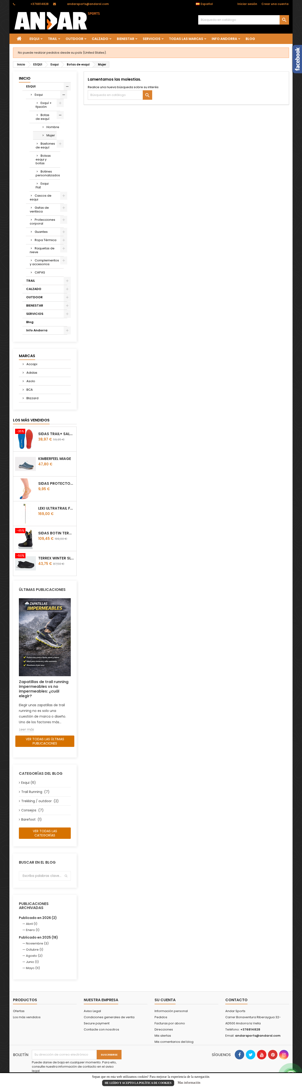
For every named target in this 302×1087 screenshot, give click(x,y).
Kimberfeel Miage (54, 458)
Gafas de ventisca (39, 209)
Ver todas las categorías (45, 833)
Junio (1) (32, 962)
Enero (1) (32, 930)
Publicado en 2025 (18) (38, 937)
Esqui (39, 94)
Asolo (30, 381)
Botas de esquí (42, 117)
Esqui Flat (42, 185)
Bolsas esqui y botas (43, 159)
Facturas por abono (170, 1023)
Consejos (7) (32, 810)
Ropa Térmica (45, 240)
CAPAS (40, 272)
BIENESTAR (125, 38)
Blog (250, 38)
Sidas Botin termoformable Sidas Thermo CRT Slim (56, 533)
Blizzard (32, 398)
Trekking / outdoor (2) (40, 801)
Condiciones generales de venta (109, 1017)
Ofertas (19, 1011)
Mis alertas (163, 1035)
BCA (29, 389)
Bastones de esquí (45, 145)
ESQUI (34, 38)
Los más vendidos (31, 420)
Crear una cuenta (275, 4)
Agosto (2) (34, 955)
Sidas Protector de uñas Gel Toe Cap (56, 483)
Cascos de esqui (40, 197)
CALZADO (100, 38)
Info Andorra (224, 38)
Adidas (31, 372)
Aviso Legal (92, 1011)
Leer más (26, 729)
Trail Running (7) (35, 791)
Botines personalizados (48, 173)
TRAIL (52, 38)
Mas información (189, 1082)
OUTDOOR (74, 38)
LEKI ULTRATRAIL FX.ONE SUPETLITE (56, 508)
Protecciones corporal (42, 221)
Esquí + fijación (44, 105)
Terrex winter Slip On (56, 558)
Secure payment (96, 1023)
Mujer (50, 135)
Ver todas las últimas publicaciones (45, 741)
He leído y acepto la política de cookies (138, 1083)
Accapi (31, 364)
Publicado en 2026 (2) (38, 917)
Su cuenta (165, 1000)
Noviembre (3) (37, 943)
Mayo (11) (33, 968)
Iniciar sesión (247, 4)
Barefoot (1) (31, 819)
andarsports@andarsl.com (88, 4)
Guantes (41, 232)
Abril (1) (31, 924)
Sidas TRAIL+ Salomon (56, 434)
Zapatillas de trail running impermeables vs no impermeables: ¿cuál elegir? (43, 689)
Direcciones (164, 1029)
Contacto (236, 1000)
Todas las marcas (186, 38)
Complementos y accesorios (44, 262)
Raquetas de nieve (42, 250)
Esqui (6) (28, 782)
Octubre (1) (34, 949)
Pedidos (161, 1017)
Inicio (24, 78)
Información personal (171, 1011)
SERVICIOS (151, 38)
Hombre (51, 127)
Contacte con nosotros (101, 1029)
